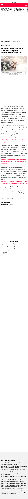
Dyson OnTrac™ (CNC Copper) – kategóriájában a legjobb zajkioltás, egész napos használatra (6, 9)
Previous (0, 9)
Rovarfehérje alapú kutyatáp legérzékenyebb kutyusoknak (13, 483)
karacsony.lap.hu (4, 455)
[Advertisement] (14, 26)
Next (27, 9)
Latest (14, 2)
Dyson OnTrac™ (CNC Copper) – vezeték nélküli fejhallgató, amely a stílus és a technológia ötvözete (19, 9)
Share (2, 57)
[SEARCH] (26, 5)
